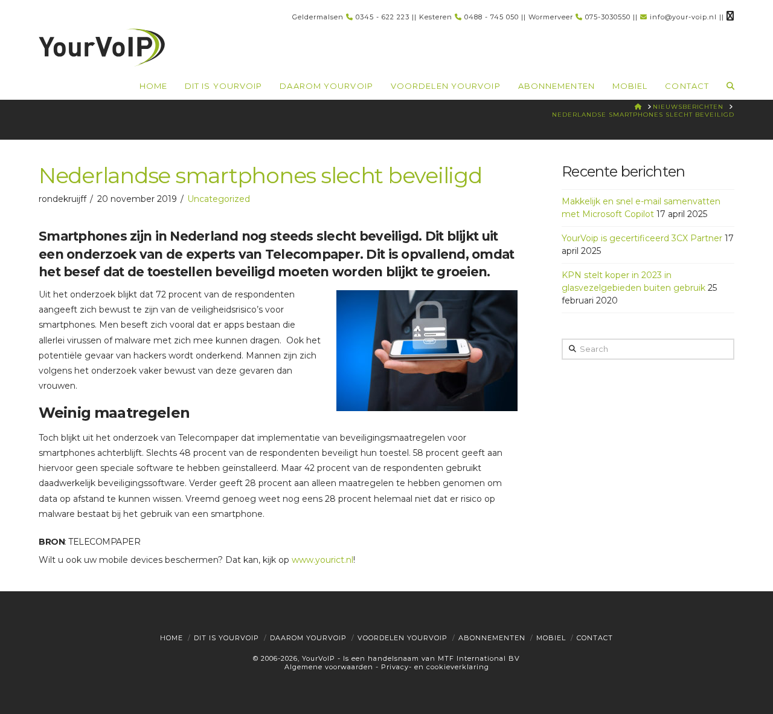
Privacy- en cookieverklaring (435, 667)
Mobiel (551, 638)
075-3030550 (607, 17)
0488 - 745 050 (491, 17)
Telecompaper (104, 541)
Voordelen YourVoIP (402, 638)
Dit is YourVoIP (226, 638)
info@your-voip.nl (683, 17)
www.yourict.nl (322, 559)
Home (171, 638)
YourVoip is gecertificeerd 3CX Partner (642, 238)
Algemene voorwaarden (328, 667)
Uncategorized (218, 198)
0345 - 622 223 (382, 17)
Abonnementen (491, 638)
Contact (595, 638)
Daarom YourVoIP (308, 638)
